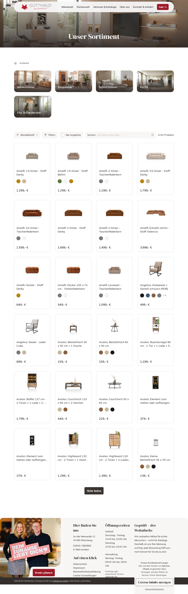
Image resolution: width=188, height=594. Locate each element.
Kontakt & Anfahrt (143, 6)
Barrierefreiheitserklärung (86, 571)
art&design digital (60, 581)
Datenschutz (80, 563)
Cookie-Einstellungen (84, 575)
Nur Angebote (73, 134)
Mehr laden (94, 491)
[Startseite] (15, 63)
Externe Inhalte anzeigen (154, 582)
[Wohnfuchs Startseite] (35, 7)
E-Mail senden (81, 549)
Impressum (79, 567)
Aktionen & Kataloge (104, 6)
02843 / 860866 (82, 545)
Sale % (163, 7)
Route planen (43, 573)
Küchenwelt (83, 6)
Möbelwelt (67, 6)
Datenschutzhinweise (154, 589)
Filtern (51, 134)
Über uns (125, 6)
